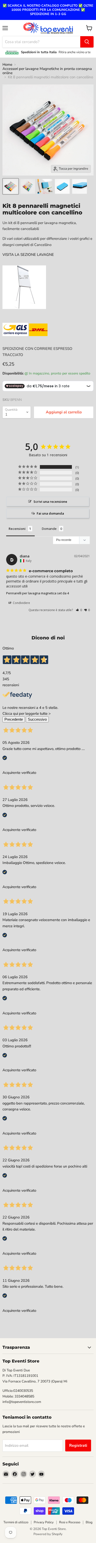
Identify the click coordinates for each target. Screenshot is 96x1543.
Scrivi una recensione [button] (50, 501)
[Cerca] (87, 42)
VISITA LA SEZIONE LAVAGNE (28, 254)
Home (7, 65)
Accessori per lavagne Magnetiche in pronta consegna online (47, 71)
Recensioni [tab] (17, 528)
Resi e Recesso (69, 1522)
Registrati (78, 1445)
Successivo (37, 719)
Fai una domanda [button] (50, 513)
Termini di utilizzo (15, 1522)
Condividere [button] (21, 603)
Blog (89, 1522)
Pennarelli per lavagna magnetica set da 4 (37, 593)
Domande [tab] (49, 528)
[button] (79, 610)
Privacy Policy (44, 1522)
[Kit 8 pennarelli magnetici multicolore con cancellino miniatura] (10, 186)
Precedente (13, 719)
